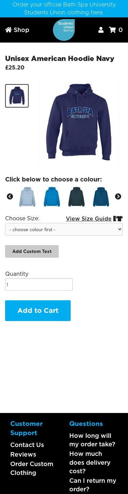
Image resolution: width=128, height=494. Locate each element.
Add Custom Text (32, 251)
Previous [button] (9, 196)
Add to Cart (37, 310)
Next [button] (118, 196)
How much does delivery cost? (90, 462)
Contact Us (27, 444)
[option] (27, 197)
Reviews (23, 454)
